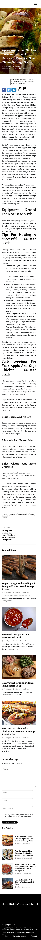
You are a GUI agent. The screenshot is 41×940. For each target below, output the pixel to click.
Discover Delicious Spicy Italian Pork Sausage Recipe (17, 684)
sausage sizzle (23, 514)
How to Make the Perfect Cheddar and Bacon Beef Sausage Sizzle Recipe (19, 731)
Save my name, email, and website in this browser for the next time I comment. (19, 816)
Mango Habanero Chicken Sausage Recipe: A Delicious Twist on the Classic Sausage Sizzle (25, 867)
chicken (13, 514)
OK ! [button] (6, 936)
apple (5, 514)
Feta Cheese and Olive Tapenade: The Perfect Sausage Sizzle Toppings (24, 853)
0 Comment (24, 68)
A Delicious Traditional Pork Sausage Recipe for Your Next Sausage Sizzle (24, 838)
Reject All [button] (34, 936)
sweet (5, 518)
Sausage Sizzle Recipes (18, 79)
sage (32, 514)
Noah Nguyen (7, 67)
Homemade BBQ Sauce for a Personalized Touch (16, 636)
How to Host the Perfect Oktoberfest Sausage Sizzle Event (25, 882)
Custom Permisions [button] (19, 936)
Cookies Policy (29, 932)
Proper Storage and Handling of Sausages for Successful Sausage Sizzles (18, 586)
